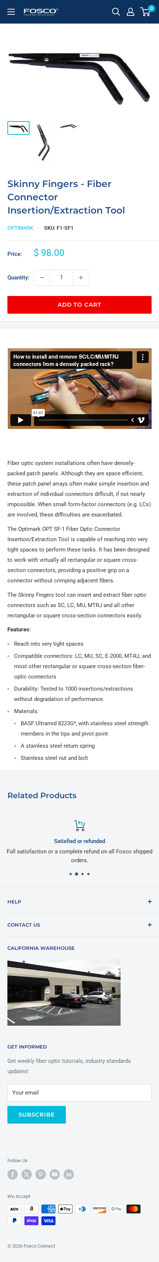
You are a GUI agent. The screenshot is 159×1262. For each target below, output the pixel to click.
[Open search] (116, 12)
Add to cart (79, 304)
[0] (145, 11)
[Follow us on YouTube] (55, 1174)
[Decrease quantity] (42, 277)
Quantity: (18, 277)
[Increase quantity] (81, 277)
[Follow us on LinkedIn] (69, 1174)
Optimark (20, 228)
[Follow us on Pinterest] (40, 1174)
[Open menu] (11, 12)
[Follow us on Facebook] (12, 1174)
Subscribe (36, 1114)
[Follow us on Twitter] (26, 1174)
